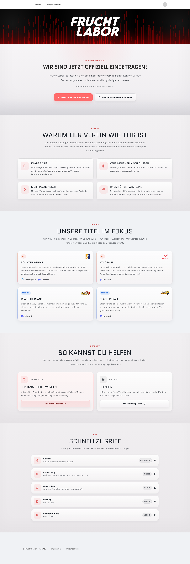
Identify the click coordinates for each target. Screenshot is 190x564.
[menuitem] (38, 4)
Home (38, 4)
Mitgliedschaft (54, 4)
